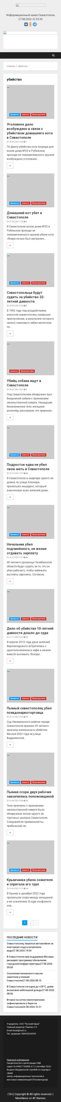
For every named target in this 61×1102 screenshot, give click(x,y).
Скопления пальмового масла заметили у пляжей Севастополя (25, 977)
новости (25, 115)
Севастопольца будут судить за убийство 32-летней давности (30, 270)
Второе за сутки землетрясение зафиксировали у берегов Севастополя (26, 1003)
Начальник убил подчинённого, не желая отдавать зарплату (30, 522)
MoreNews (21, 1098)
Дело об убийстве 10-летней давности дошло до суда (30, 606)
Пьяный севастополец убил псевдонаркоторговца (30, 686)
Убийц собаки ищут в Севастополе (30, 358)
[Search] (53, 55)
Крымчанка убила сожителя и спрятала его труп (30, 857)
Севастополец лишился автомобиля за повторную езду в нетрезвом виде (30, 947)
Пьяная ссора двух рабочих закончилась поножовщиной (30, 769)
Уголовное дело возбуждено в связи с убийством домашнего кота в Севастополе (30, 102)
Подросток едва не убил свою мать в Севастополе (30, 442)
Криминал (14, 115)
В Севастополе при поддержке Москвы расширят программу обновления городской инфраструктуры (30, 960)
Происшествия (38, 115)
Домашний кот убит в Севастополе (30, 190)
